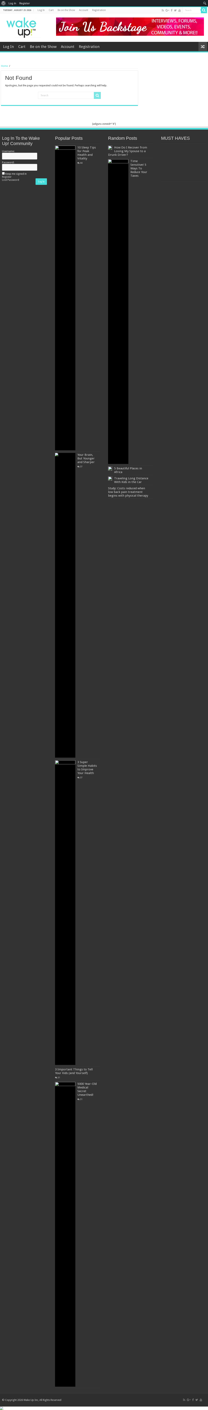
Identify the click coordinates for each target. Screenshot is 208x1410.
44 (81, 163)
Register (7, 176)
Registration (99, 10)
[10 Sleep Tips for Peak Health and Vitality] (65, 298)
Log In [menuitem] (12, 3)
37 (81, 466)
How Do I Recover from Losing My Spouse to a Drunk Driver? (127, 151)
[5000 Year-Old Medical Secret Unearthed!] (65, 1234)
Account (83, 10)
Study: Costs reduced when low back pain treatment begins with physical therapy (128, 491)
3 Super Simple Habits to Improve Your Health (87, 767)
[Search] (204, 10)
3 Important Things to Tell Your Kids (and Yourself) (74, 1071)
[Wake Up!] (23, 27)
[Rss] (162, 10)
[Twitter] (175, 10)
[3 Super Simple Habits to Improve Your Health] (65, 912)
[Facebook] (171, 10)
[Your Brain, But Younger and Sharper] (65, 605)
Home (4, 65)
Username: (8, 151)
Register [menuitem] (24, 3)
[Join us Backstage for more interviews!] (130, 26)
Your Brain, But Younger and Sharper (86, 458)
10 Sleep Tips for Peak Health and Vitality (86, 153)
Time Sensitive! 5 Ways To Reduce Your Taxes (138, 168)
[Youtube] (179, 10)
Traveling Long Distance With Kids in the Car (131, 480)
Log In (41, 10)
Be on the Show (66, 10)
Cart (51, 10)
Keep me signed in (16, 173)
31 (59, 1077)
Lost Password (10, 179)
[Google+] (167, 10)
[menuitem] (3, 3)
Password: (8, 162)
